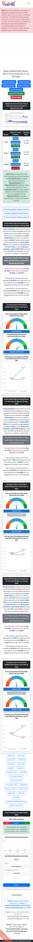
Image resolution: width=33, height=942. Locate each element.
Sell (7, 823)
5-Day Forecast (24, 82)
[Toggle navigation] (28, 3)
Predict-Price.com (25, 941)
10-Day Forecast (8, 86)
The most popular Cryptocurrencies (16, 209)
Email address (16, 866)
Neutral (16, 823)
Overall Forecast (9, 82)
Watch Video (16, 97)
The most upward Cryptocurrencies (16, 217)
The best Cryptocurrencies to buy (16, 213)
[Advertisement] (16, 52)
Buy (26, 823)
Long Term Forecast (16, 93)
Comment (16, 873)
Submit (16, 885)
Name (16, 860)
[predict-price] (9, 3)
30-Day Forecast (24, 86)
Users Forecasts (16, 90)
